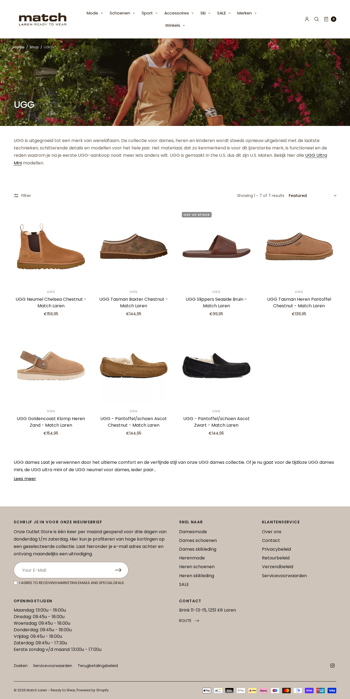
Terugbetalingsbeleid (98, 665)
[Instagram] (332, 665)
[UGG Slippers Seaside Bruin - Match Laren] (216, 246)
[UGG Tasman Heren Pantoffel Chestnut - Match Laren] (299, 246)
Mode (92, 13)
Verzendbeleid (277, 567)
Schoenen (120, 13)
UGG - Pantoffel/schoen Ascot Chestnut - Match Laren (133, 421)
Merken (244, 13)
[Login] (307, 19)
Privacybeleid (276, 549)
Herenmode (192, 558)
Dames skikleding (197, 549)
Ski (203, 13)
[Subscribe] (122, 570)
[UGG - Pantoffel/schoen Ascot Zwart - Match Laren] (216, 365)
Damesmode (193, 532)
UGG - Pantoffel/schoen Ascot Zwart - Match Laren (216, 421)
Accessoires (176, 13)
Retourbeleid (276, 558)
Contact (271, 540)
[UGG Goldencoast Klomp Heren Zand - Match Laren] (51, 365)
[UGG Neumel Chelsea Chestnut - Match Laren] (51, 246)
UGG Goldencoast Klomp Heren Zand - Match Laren (51, 421)
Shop (34, 47)
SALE (221, 13)
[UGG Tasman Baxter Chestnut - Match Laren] (134, 246)
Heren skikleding (196, 576)
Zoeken (21, 665)
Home (19, 47)
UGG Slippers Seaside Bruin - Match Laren (216, 302)
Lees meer (25, 479)
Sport (147, 13)
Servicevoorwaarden (284, 576)
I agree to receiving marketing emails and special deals (71, 583)
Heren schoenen (197, 567)
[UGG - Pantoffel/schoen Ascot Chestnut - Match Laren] (134, 365)
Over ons (271, 532)
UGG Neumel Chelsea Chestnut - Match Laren (51, 302)
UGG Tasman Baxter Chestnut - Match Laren (133, 302)
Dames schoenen (198, 540)
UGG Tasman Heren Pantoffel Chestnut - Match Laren (299, 302)
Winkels (172, 25)
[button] (189, 621)
